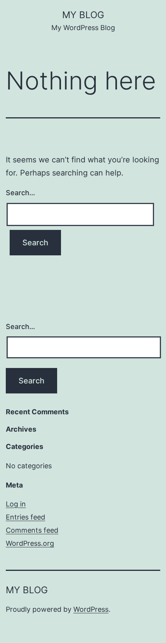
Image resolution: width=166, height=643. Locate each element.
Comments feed (32, 530)
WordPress (90, 609)
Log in (16, 504)
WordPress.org (30, 543)
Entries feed (25, 517)
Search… (20, 193)
